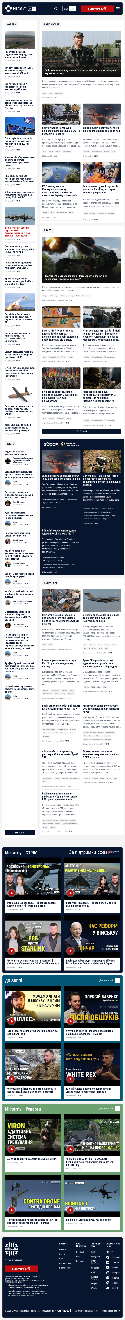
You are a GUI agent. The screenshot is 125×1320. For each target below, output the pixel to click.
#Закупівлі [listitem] (95, 1256)
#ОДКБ (102, 778)
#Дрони (106, 151)
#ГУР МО (73, 729)
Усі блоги (20, 832)
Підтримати (95, 8)
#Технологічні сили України (92, 519)
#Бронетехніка (110, 732)
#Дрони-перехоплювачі (91, 512)
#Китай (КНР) (59, 93)
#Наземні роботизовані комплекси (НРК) (96, 515)
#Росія (51, 151)
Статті (62, 1254)
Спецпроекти (65, 1263)
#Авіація (92, 645)
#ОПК (113, 151)
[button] (117, 8)
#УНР (44, 781)
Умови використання (111, 1311)
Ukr (66, 8)
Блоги (61, 1258)
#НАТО (68, 418)
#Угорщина (71, 694)
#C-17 (85, 645)
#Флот (86, 213)
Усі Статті (82, 431)
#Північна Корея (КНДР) (50, 733)
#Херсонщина (108, 357)
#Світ (44, 93)
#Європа (107, 645)
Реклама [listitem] (80, 1252)
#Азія (50, 93)
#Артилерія (54, 296)
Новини (62, 1249)
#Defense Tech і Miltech (50, 499)
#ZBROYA (62, 499)
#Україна (86, 151)
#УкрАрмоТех (74, 778)
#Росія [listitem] (94, 1288)
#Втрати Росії (67, 151)
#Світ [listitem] (93, 1272)
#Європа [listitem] (94, 1283)
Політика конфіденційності (86, 1311)
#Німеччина (60, 418)
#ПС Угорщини (47, 694)
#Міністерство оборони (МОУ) (52, 561)
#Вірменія (87, 778)
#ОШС (93, 687)
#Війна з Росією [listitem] (94, 1278)
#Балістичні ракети (49, 729)
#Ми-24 (71, 690)
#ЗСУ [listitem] (93, 1252)
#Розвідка (64, 733)
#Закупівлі (107, 736)
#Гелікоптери (55, 690)
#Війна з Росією (97, 151)
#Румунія (111, 213)
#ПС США (87, 648)
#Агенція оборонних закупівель (94, 732)
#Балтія (99, 645)
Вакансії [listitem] (80, 1261)
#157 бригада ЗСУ (109, 420)
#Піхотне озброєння (49, 567)
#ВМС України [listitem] (94, 1262)
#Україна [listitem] (95, 1268)
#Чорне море (101, 213)
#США (51, 645)
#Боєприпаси (86, 296)
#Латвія (114, 645)
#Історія (57, 778)
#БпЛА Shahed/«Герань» (68, 820)
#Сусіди (57, 151)
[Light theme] (30, 9)
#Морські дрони (106, 512)
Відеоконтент (65, 1268)
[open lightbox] (33, 879)
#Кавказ (95, 778)
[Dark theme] (34, 9)
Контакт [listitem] (80, 1256)
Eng (72, 8)
